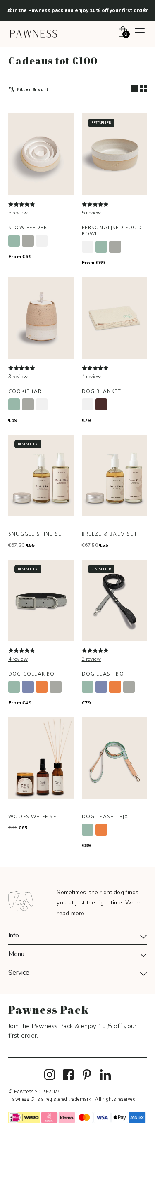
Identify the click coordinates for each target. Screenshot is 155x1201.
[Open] (140, 33)
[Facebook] (68, 1075)
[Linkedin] (105, 1075)
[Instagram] (49, 1075)
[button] (9, 10)
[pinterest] (87, 1075)
